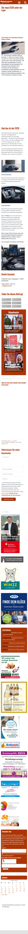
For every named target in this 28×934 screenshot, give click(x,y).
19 (1, 891)
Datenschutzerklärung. (7, 491)
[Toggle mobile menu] (19, 2)
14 (9, 889)
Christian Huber (6, 440)
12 (1, 889)
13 (5, 889)
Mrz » (6, 894)
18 (24, 889)
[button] (6, 299)
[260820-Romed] (13, 353)
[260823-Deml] (13, 315)
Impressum (18, 905)
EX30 (2, 150)
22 (13, 891)
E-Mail (4, 848)
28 (9, 892)
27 (5, 892)
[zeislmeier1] (10, 743)
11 (24, 887)
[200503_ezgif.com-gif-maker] (10, 717)
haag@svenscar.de (7, 286)
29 (13, 892)
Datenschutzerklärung (16, 853)
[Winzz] (10, 566)
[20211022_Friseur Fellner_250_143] (10, 801)
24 (20, 891)
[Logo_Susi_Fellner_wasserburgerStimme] (10, 781)
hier (3, 846)
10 (20, 887)
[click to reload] (9, 861)
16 (16, 889)
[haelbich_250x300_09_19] (10, 657)
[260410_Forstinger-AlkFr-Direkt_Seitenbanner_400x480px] (14, 682)
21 (9, 891)
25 (24, 891)
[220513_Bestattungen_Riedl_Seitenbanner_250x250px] (14, 752)
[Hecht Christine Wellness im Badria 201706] (10, 815)
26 (1, 892)
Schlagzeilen (12, 442)
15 (13, 889)
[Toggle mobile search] (25, 2)
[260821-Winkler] (13, 334)
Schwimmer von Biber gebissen (17, 643)
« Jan (2, 894)
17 (20, 889)
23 (16, 891)
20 (5, 891)
